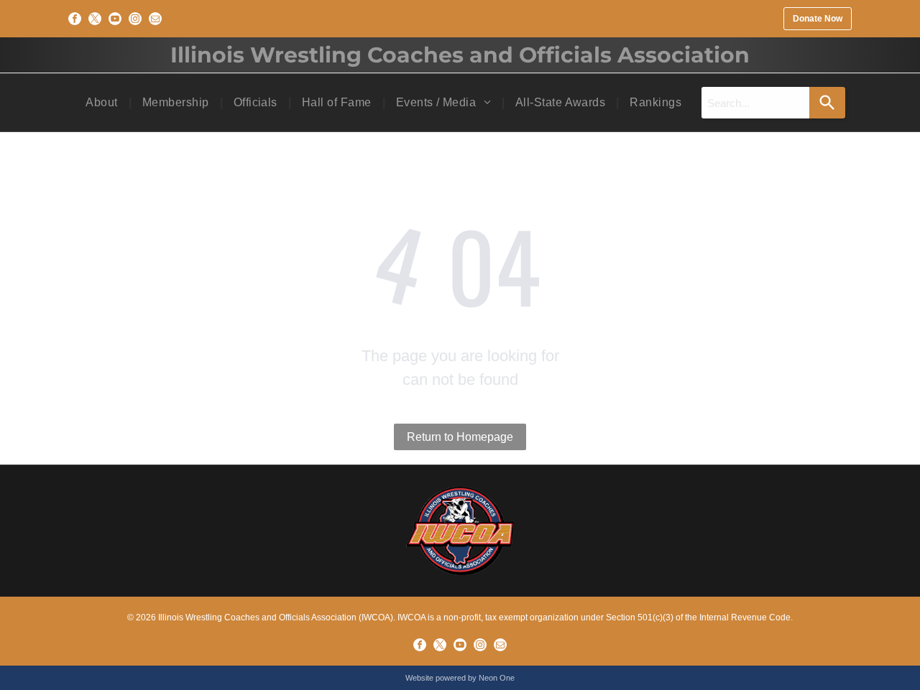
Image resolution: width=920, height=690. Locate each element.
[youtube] (115, 18)
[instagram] (135, 18)
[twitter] (94, 18)
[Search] (827, 102)
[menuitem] (103, 102)
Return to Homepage (460, 437)
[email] (155, 18)
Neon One (497, 677)
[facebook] (74, 18)
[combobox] (755, 102)
